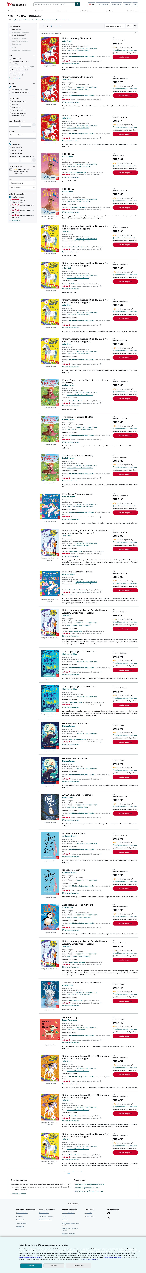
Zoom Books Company (77, 590)
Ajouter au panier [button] (125, 57)
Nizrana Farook (68, 726)
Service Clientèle (89, 1216)
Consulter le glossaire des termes (87, 1188)
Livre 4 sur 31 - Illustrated (76, 1029)
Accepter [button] (31, 1265)
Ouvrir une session (103, 4)
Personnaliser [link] (79, 1265)
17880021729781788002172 (86, 504)
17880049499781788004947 (86, 661)
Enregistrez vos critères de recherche (88, 1191)
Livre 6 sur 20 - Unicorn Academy (78, 50)
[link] (135, 26)
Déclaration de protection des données (71, 1224)
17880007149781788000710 (86, 1027)
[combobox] (54, 4)
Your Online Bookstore (77, 172)
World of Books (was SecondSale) (81, 56)
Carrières (64, 1220)
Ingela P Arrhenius (69, 1020)
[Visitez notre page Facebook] (108, 1213)
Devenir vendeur (132, 11)
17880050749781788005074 (86, 543)
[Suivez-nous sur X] (108, 1218)
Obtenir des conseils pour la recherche (89, 1184)
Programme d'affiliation (46, 1216)
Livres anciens (61, 11)
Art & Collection (86, 11)
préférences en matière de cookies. (31, 1257)
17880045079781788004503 (86, 843)
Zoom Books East (75, 551)
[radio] (10, 90)
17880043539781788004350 (86, 1068)
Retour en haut (73, 1203)
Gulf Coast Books (75, 284)
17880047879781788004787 (86, 805)
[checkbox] (10, 29)
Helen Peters (67, 797)
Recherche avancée (14, 11)
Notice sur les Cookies (68, 1233)
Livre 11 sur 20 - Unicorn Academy (78, 545)
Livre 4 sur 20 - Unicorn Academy (78, 241)
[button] (43, 26)
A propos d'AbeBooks (68, 1213)
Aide (135, 4)
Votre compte (116, 4)
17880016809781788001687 (86, 48)
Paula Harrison (68, 385)
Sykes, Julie (67, 268)
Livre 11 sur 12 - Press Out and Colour (80, 506)
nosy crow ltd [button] (22, 20)
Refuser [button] (54, 1265)
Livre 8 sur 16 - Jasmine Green (77, 807)
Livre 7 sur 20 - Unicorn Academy (78, 1071)
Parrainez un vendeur (45, 1220)
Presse (64, 1216)
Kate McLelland (68, 497)
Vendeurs (109, 11)
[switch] (11, 169)
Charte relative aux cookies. (112, 1257)
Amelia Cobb (67, 907)
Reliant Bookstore (76, 1116)
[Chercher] (77, 4)
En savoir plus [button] (13, 220)
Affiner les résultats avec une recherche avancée (49, 20)
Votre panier (20, 1226)
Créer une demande (18, 1194)
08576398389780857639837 (86, 915)
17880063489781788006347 (86, 733)
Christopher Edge (69, 654)
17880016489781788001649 (86, 239)
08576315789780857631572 (86, 393)
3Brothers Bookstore (77, 207)
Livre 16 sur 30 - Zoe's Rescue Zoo (79, 166)
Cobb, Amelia (67, 157)
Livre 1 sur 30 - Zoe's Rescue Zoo (78, 995)
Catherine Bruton (69, 836)
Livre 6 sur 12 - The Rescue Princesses (80, 395)
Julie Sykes (66, 41)
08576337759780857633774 (86, 992)
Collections (39, 11)
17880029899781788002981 (86, 164)
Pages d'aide (88, 1213)
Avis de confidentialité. (90, 1259)
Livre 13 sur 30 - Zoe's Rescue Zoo (79, 917)
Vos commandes (21, 1223)
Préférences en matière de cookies (70, 1229)
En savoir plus (13, 78)
